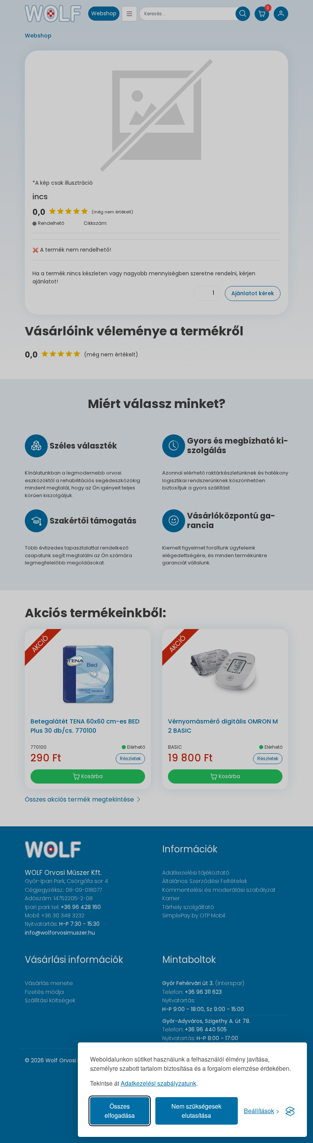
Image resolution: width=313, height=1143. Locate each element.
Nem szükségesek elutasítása (196, 1111)
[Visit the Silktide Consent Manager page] (290, 1110)
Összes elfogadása (120, 1111)
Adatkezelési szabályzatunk (158, 1083)
